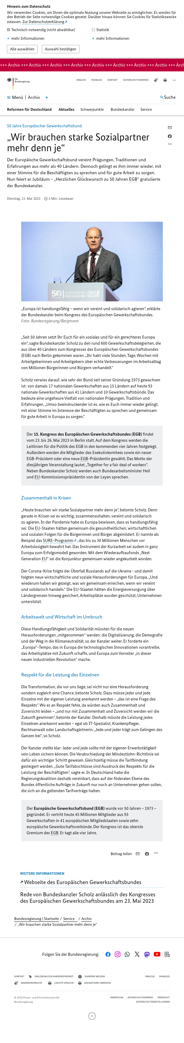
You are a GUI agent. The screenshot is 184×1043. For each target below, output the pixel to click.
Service (148, 109)
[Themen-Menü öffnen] (47, 97)
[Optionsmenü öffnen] (170, 145)
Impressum (116, 997)
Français (96, 80)
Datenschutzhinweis (136, 80)
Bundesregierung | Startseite (36, 918)
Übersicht (163, 997)
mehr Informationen (27, 38)
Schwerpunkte (92, 109)
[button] (175, 80)
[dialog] (92, 29)
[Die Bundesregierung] (18, 84)
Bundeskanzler (122, 109)
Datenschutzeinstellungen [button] (153, 1001)
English (81, 80)
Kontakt (112, 80)
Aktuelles (66, 109)
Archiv (86, 918)
